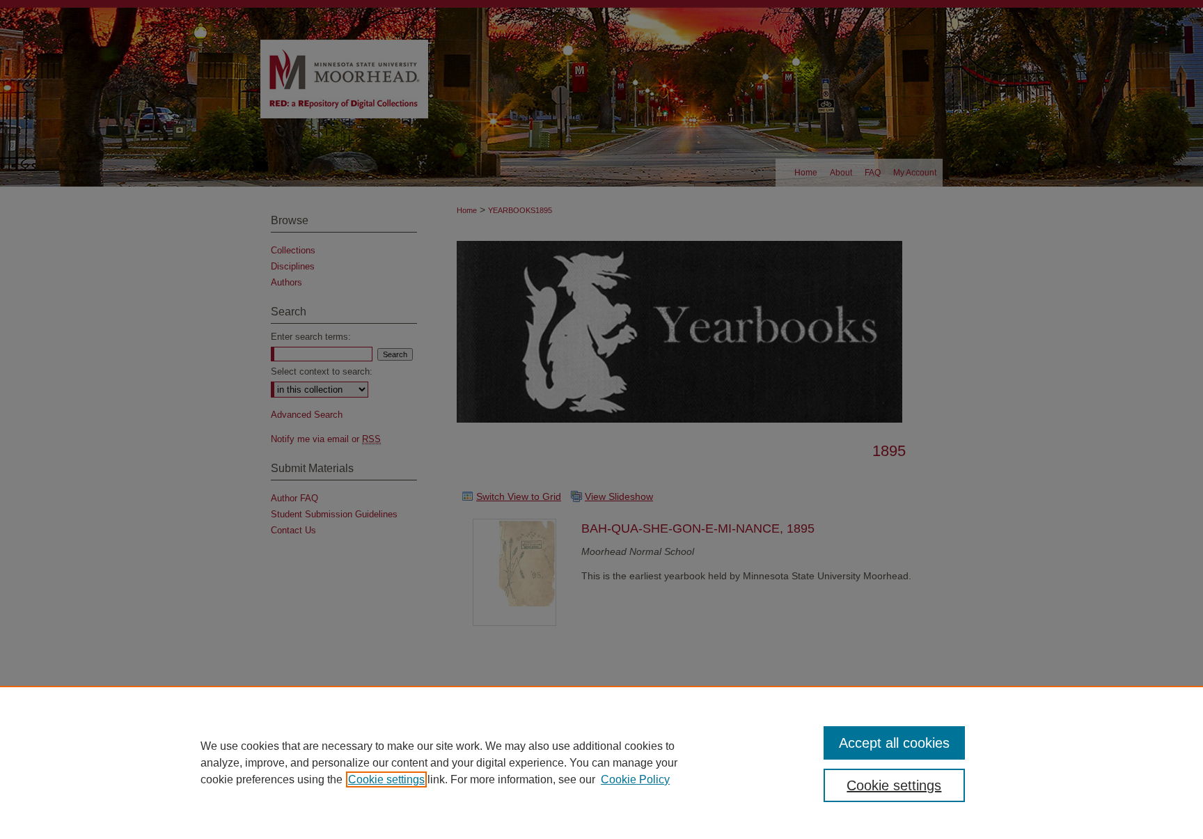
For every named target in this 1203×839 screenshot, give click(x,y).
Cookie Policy (635, 779)
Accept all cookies (894, 743)
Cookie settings (386, 779)
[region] (601, 762)
